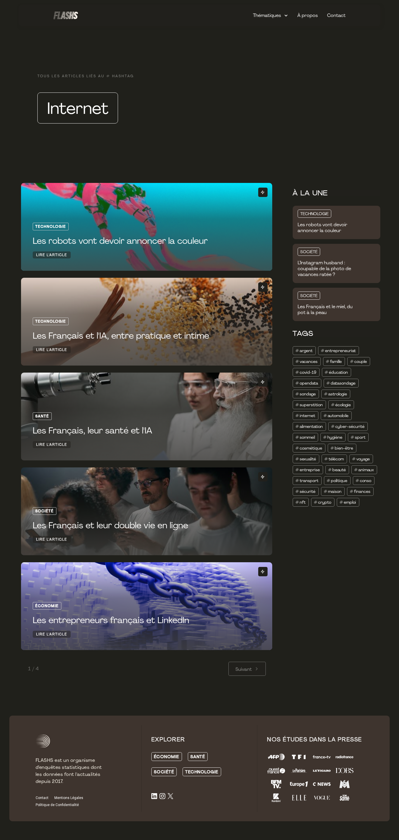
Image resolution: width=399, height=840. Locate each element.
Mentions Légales (68, 798)
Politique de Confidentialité (57, 805)
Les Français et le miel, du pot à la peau (325, 310)
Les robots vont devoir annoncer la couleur (322, 228)
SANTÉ (197, 756)
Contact (336, 15)
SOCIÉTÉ (309, 251)
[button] (270, 15)
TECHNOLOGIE (314, 213)
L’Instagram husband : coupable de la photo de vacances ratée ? (324, 268)
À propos (307, 15)
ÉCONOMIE (166, 756)
